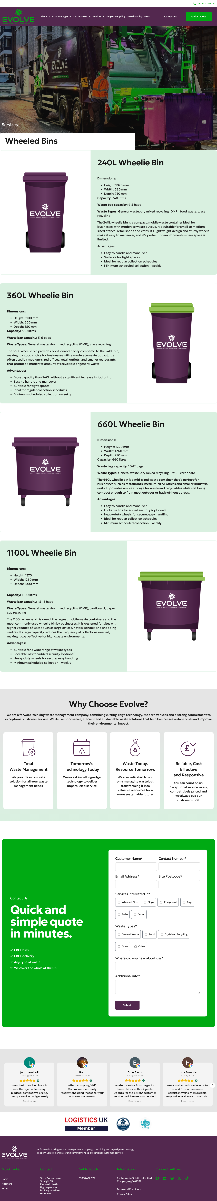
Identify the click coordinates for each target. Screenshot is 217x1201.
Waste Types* (126, 926)
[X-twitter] (179, 1178)
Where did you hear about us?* (139, 958)
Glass (125, 946)
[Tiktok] (187, 1178)
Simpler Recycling (115, 16)
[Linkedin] (164, 1178)
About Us (46, 16)
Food (152, 934)
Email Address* (127, 876)
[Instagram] (172, 1178)
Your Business (80, 16)
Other (141, 914)
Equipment (170, 902)
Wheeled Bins (129, 902)
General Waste (130, 934)
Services (96, 16)
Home (5, 1178)
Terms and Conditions (129, 1189)
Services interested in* (132, 894)
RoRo (125, 914)
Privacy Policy (124, 1194)
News (147, 16)
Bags (189, 902)
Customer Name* (129, 858)
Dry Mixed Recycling (176, 934)
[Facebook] (157, 1178)
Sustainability (134, 16)
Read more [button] (82, 1101)
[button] (212, 1085)
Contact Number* (172, 858)
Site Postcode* (170, 876)
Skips (151, 902)
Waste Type (61, 16)
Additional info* (127, 976)
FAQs (5, 1188)
